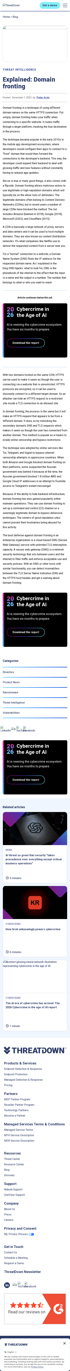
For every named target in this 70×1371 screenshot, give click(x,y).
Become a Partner (14, 1115)
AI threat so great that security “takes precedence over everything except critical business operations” (34, 859)
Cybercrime (13, 924)
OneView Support (14, 1194)
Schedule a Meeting (16, 1257)
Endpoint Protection (16, 1074)
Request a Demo (14, 1263)
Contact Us (10, 1252)
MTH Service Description (19, 1135)
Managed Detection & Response (23, 1079)
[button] (65, 5)
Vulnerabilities (11, 712)
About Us (9, 1209)
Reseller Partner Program (19, 1104)
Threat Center (12, 1159)
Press (7, 1214)
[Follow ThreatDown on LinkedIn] (6, 729)
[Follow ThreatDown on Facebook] (29, 729)
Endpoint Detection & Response (23, 1069)
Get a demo (49, 5)
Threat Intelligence (19, 69)
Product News (11, 682)
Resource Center (14, 1164)
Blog (15, 16)
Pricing (8, 1085)
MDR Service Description (19, 1140)
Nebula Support (13, 1189)
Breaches (8, 672)
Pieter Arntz (43, 97)
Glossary (9, 1175)
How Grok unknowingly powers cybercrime (33, 929)
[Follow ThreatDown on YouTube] (21, 729)
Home (6, 16)
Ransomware (10, 692)
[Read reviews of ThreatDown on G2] (35, 1308)
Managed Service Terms (18, 1129)
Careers (8, 1220)
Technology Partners (16, 1110)
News (9, 850)
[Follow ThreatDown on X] (13, 729)
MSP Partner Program (17, 1099)
